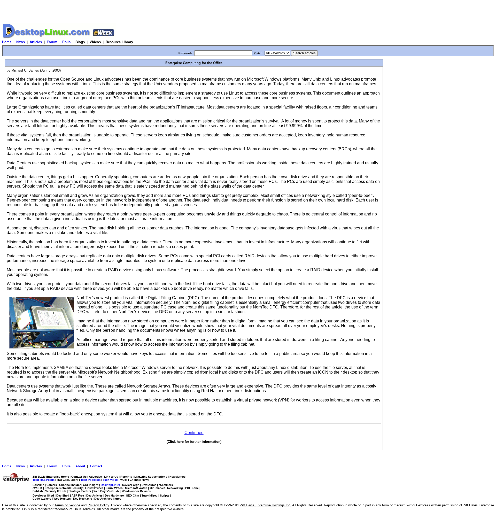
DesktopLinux (110, 484)
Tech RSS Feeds (44, 479)
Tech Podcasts (90, 479)
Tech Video (110, 479)
